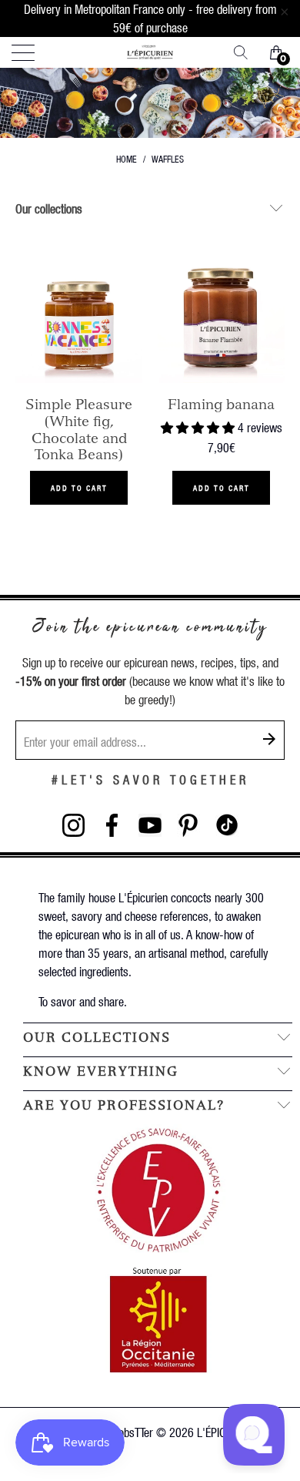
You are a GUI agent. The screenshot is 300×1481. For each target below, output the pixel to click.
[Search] (246, 52)
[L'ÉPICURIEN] (150, 52)
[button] (198, 427)
